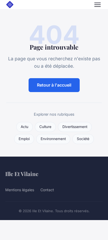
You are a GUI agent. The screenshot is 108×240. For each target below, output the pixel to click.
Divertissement (74, 127)
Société (83, 139)
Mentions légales (19, 190)
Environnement (53, 139)
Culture (45, 127)
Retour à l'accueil (54, 85)
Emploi (24, 139)
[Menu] (97, 5)
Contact (47, 190)
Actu (24, 127)
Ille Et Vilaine (21, 173)
